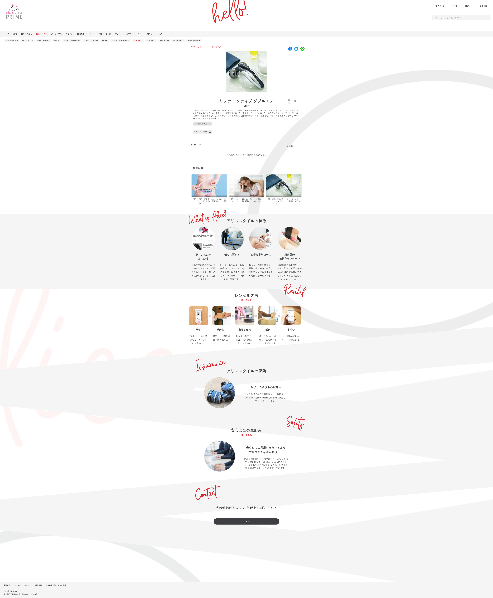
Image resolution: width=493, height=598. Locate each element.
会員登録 (483, 6)
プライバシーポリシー (22, 585)
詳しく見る (246, 300)
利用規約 (38, 585)
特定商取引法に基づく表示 (56, 585)
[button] (294, 146)
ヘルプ (454, 6)
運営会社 (7, 585)
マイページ (439, 6)
